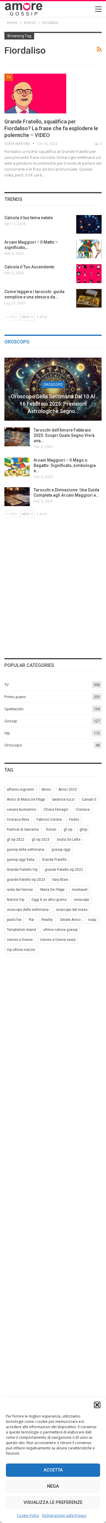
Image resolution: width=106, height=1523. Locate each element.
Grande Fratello (54, 860)
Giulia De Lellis (69, 840)
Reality (47, 920)
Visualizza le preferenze (53, 1502)
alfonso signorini (20, 789)
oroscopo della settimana (28, 910)
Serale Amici (70, 920)
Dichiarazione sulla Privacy (64, 1515)
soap (92, 920)
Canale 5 (89, 799)
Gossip (10, 720)
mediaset (79, 890)
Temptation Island (21, 930)
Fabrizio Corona (49, 819)
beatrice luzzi (63, 799)
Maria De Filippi (52, 890)
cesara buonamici (21, 809)
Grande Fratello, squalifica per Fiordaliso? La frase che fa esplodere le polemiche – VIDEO (51, 128)
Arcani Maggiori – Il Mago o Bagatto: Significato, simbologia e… (65, 465)
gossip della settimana (25, 850)
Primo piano (15, 696)
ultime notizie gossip (60, 930)
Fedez (74, 819)
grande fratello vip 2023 (26, 880)
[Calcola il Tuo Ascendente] (89, 273)
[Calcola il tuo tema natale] (89, 224)
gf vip (68, 829)
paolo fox (14, 920)
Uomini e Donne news (58, 940)
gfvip (83, 829)
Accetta (53, 1470)
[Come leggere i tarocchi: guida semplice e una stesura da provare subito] (89, 298)
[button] (97, 1405)
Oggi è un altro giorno (49, 900)
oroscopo (81, 900)
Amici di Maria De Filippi (26, 799)
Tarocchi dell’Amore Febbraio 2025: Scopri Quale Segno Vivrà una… (64, 435)
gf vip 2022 (15, 840)
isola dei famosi (20, 890)
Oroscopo (53, 385)
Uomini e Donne (20, 940)
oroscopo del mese (71, 910)
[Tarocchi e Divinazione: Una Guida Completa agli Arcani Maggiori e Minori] (17, 496)
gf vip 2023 (40, 840)
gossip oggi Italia (20, 860)
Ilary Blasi (60, 880)
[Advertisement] (53, 587)
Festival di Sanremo (23, 829)
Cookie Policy (28, 1515)
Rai (31, 920)
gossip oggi (61, 850)
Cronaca (83, 809)
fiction (51, 829)
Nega (53, 1486)
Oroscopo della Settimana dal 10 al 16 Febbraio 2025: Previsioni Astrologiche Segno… (53, 403)
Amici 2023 (67, 789)
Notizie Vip (15, 900)
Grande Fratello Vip (22, 870)
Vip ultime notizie (21, 950)
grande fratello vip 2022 (64, 870)
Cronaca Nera (18, 819)
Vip (7, 733)
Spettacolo (14, 708)
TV (8, 77)
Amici (46, 789)
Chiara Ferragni (56, 809)
